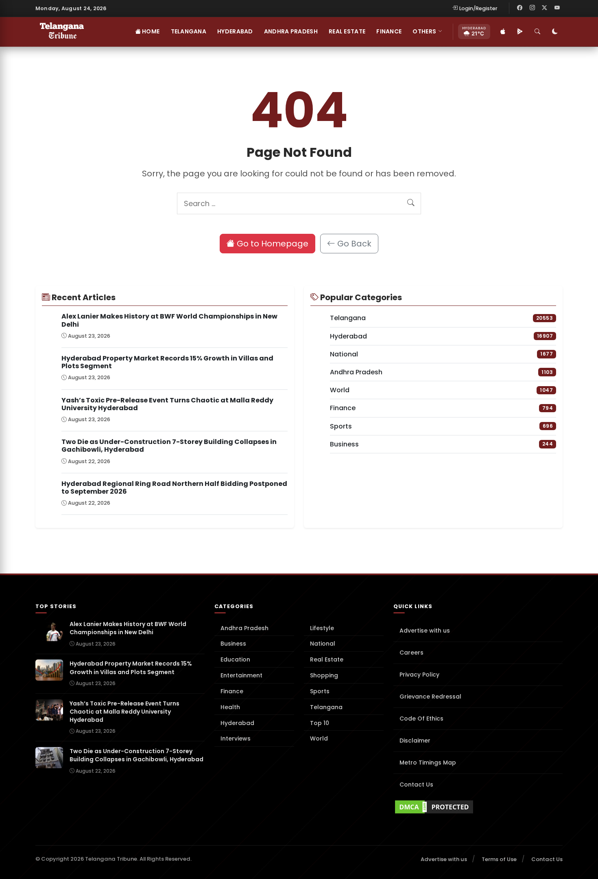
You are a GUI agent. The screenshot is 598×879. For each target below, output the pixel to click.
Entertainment (241, 675)
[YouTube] (557, 8)
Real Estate (347, 31)
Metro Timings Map (427, 762)
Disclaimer (414, 740)
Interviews (235, 738)
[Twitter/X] (544, 8)
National (322, 643)
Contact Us (416, 784)
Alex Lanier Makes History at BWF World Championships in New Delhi (169, 320)
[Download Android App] (520, 32)
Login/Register (478, 8)
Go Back (353, 243)
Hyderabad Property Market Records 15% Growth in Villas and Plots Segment (167, 362)
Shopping (324, 675)
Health (230, 707)
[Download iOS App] (503, 32)
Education (235, 659)
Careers (411, 652)
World (319, 738)
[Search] (537, 32)
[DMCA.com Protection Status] (478, 807)
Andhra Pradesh (291, 31)
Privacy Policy (419, 674)
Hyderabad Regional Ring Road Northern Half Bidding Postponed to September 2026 (174, 487)
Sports (320, 691)
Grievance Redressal (430, 696)
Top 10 (319, 723)
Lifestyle (322, 628)
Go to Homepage (271, 243)
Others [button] (424, 31)
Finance (389, 31)
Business (233, 643)
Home (150, 31)
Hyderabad (235, 31)
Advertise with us (424, 630)
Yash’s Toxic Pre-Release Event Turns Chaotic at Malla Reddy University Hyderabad (167, 404)
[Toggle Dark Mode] (555, 32)
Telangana (189, 31)
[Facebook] (520, 8)
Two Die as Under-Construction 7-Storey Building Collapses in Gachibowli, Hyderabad (169, 445)
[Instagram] (532, 8)
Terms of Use (499, 859)
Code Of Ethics (421, 718)
